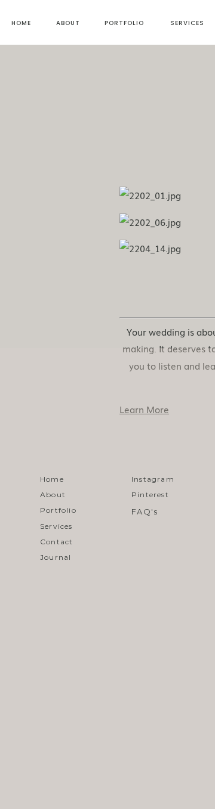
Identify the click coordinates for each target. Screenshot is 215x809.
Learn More (144, 409)
